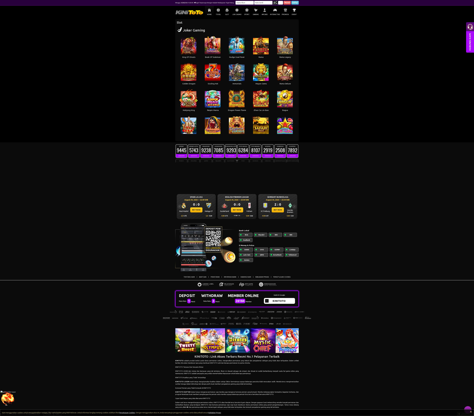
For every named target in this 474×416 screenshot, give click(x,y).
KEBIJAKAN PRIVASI (262, 277)
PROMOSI (285, 14)
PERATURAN (215, 277)
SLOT (227, 14)
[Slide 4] (239, 215)
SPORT (246, 14)
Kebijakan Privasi (214, 413)
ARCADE (265, 14)
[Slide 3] (237, 215)
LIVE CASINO (237, 14)
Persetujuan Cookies (127, 413)
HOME (209, 14)
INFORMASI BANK (230, 277)
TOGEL (218, 14)
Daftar (295, 3)
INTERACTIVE (275, 14)
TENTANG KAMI (189, 277)
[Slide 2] (236, 215)
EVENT (294, 14)
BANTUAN (202, 277)
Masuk (287, 3)
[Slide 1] (234, 215)
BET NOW (196, 210)
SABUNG (256, 14)
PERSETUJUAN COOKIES (282, 277)
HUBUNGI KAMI (246, 277)
